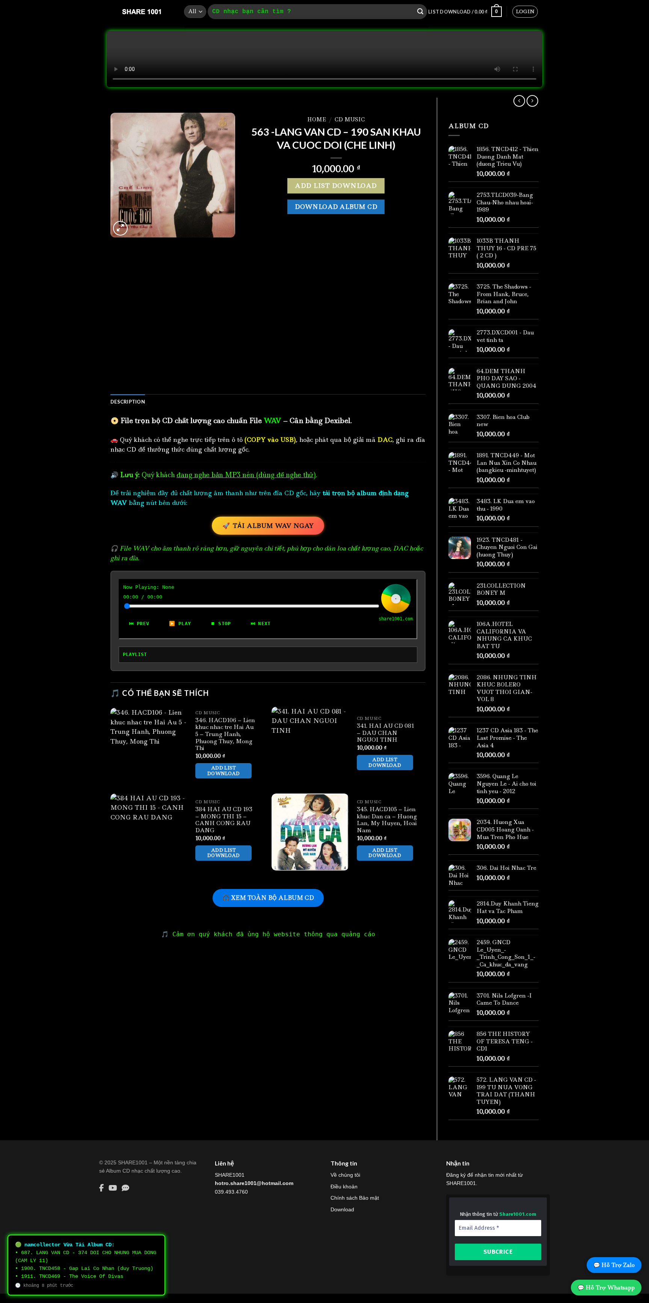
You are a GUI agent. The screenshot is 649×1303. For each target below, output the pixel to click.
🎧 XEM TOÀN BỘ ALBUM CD (268, 898)
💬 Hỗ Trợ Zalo (614, 1265)
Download (342, 1209)
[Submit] (420, 11)
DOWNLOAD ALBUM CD (336, 207)
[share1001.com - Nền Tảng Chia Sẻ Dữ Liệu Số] (141, 11)
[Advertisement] (268, 327)
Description (127, 402)
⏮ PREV (139, 623)
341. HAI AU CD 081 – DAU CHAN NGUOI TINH (385, 733)
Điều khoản (344, 1187)
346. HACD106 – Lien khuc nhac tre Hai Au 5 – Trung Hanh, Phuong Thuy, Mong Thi (225, 734)
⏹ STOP (221, 623)
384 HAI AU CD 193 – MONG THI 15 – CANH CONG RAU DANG (223, 820)
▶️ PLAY (180, 623)
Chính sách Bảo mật (355, 1198)
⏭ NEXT (261, 623)
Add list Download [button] (223, 770)
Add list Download (336, 185)
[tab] (127, 401)
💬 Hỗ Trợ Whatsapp (606, 1287)
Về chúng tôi (345, 1175)
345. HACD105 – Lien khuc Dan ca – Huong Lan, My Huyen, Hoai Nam (387, 820)
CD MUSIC (350, 119)
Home (316, 119)
